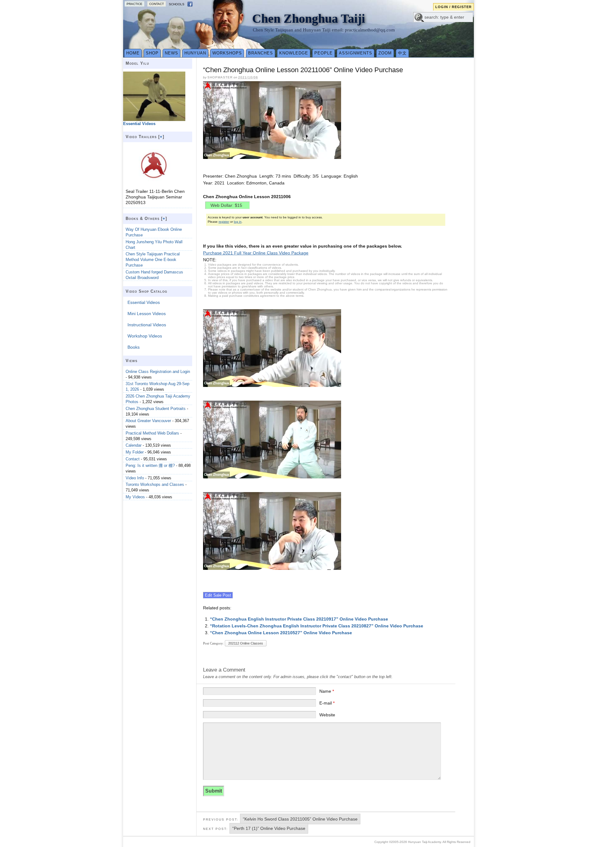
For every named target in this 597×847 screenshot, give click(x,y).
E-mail (327, 702)
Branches (260, 53)
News (171, 53)
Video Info (135, 478)
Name (326, 691)
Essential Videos (143, 302)
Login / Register (453, 7)
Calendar (133, 445)
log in (238, 221)
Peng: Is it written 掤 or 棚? (150, 465)
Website (327, 714)
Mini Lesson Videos (146, 313)
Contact (156, 4)
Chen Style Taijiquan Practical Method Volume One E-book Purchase (153, 260)
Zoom (385, 53)
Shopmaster (220, 77)
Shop (152, 53)
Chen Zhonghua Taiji (308, 19)
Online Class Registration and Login (158, 371)
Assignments (355, 53)
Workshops (227, 53)
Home (133, 53)
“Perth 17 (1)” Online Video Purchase (268, 828)
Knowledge (293, 53)
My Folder (135, 452)
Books (133, 347)
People (323, 53)
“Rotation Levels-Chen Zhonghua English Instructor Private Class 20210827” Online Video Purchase (316, 625)
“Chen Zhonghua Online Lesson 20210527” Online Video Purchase (281, 632)
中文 (402, 53)
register (224, 221)
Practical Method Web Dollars (152, 433)
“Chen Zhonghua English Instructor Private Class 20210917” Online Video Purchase (299, 619)
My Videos (135, 497)
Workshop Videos (144, 335)
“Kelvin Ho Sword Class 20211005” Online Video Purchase (300, 819)
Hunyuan (195, 53)
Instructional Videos (146, 324)
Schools (176, 4)
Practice (134, 4)
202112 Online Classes (245, 643)
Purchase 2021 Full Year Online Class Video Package (255, 252)
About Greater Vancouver (148, 420)
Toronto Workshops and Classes (155, 484)
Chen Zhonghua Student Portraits (156, 408)
